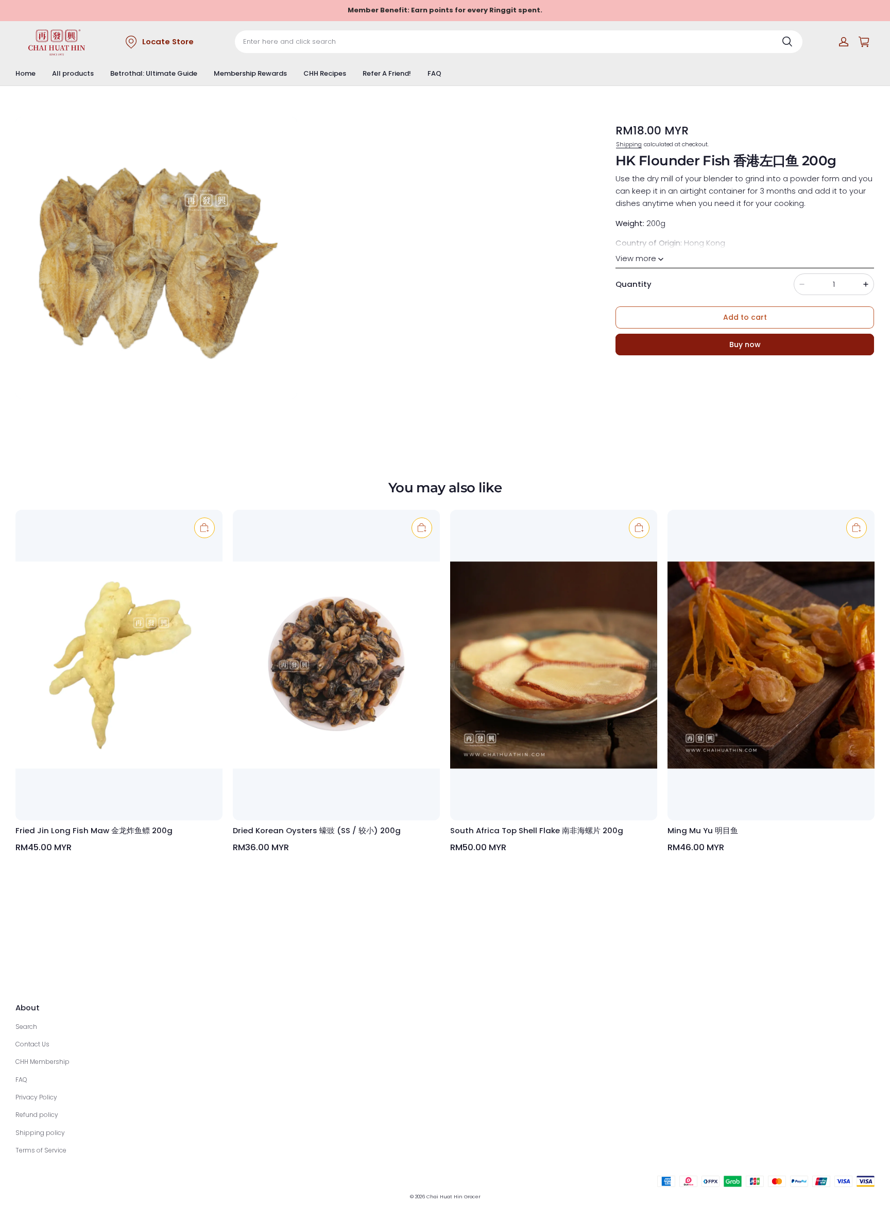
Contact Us (32, 1044)
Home (25, 73)
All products (73, 73)
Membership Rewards (250, 73)
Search (26, 1026)
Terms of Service (40, 1150)
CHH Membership (42, 1061)
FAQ (434, 73)
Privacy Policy (36, 1097)
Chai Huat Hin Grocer (453, 1196)
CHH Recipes (324, 73)
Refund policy (36, 1114)
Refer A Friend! (387, 73)
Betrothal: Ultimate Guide (153, 73)
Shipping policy (40, 1132)
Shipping (629, 144)
